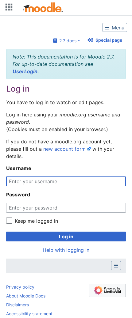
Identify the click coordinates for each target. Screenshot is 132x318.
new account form (64, 149)
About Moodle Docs (25, 295)
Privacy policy (20, 287)
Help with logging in (66, 250)
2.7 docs (66, 40)
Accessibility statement (29, 313)
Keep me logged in (36, 221)
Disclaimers (17, 304)
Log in (66, 236)
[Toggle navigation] (7, 8)
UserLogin (25, 71)
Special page (108, 40)
